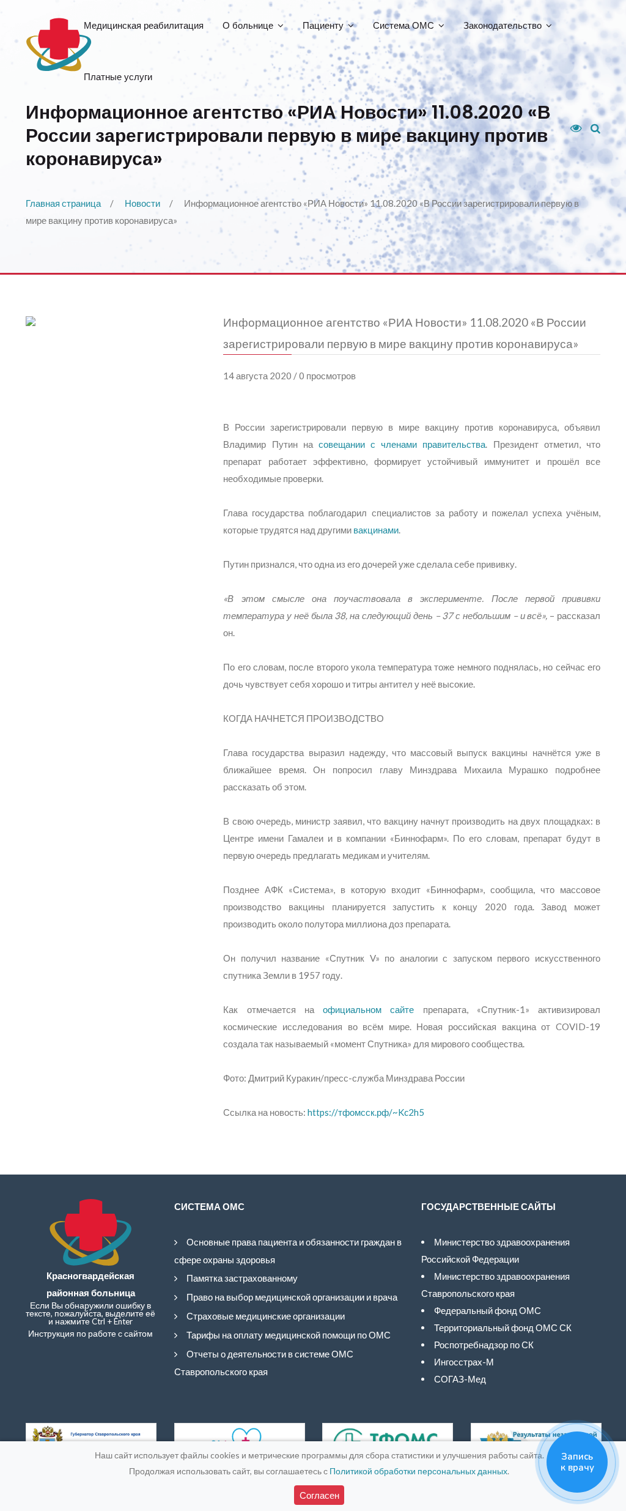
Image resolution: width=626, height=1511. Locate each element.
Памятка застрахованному (242, 1277)
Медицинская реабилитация (144, 25)
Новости (142, 203)
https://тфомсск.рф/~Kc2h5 (365, 1112)
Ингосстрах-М (464, 1361)
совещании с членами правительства (402, 444)
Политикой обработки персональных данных (418, 1471)
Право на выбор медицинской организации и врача (291, 1296)
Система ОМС (403, 25)
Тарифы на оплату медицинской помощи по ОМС (288, 1334)
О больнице (248, 25)
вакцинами (376, 529)
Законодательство (502, 25)
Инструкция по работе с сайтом (90, 1333)
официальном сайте (368, 1009)
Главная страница (63, 203)
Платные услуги (118, 76)
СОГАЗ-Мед (460, 1378)
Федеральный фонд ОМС (487, 1310)
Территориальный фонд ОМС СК (503, 1327)
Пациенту (323, 25)
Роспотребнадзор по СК (484, 1344)
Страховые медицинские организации (265, 1315)
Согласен (319, 1495)
